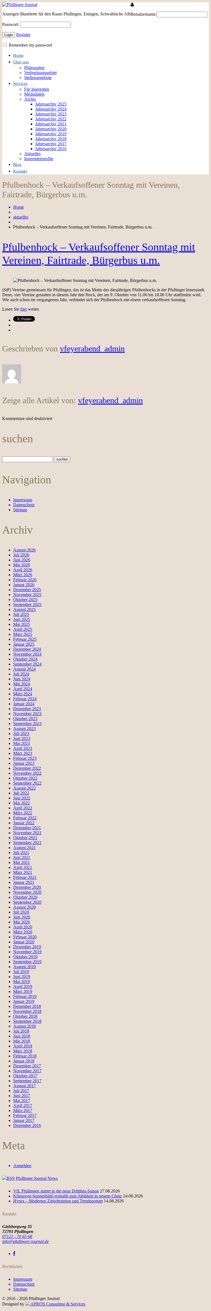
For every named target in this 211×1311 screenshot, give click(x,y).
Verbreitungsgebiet (40, 72)
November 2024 (27, 654)
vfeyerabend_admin (92, 348)
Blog (17, 164)
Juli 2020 (21, 912)
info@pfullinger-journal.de (25, 1241)
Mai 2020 (21, 922)
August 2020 (24, 907)
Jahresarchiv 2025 (50, 104)
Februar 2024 (25, 698)
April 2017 (22, 1105)
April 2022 (22, 808)
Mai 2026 (21, 564)
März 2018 (22, 1051)
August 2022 (24, 788)
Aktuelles (32, 153)
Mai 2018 (21, 1041)
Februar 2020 (25, 937)
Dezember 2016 (27, 1125)
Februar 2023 (25, 758)
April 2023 (22, 748)
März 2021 (22, 872)
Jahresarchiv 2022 (50, 119)
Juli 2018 (21, 1031)
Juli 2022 (21, 793)
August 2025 (24, 609)
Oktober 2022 (25, 778)
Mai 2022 (21, 803)
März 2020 (22, 932)
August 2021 (24, 847)
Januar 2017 (23, 1120)
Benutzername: (144, 14)
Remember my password (30, 45)
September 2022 (27, 783)
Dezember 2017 (27, 1066)
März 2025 (22, 634)
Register (23, 34)
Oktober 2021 (25, 837)
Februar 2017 (25, 1115)
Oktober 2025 (25, 599)
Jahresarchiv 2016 (50, 148)
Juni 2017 (21, 1095)
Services (20, 83)
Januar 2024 (23, 703)
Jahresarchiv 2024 (50, 109)
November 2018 (27, 1011)
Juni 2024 (21, 679)
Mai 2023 (21, 743)
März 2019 (22, 991)
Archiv (30, 99)
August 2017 (24, 1085)
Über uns (21, 62)
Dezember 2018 (27, 1006)
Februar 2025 (25, 639)
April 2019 (22, 986)
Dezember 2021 (27, 827)
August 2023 (24, 728)
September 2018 (27, 1021)
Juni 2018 (21, 1036)
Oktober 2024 (25, 659)
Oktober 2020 (25, 897)
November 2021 (27, 832)
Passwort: (10, 24)
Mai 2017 (21, 1100)
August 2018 (24, 1026)
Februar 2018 (25, 1056)
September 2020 (27, 902)
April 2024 (22, 689)
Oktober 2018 (25, 1016)
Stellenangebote (38, 77)
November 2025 (27, 594)
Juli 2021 (21, 852)
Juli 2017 (21, 1090)
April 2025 (22, 629)
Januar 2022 (23, 822)
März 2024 (22, 693)
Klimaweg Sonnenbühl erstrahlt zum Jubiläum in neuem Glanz (67, 1196)
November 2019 (27, 951)
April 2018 (22, 1046)
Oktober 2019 (25, 956)
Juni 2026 (21, 560)
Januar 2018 (23, 1061)
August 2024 (24, 669)
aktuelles (20, 217)
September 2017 (27, 1080)
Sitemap (20, 509)
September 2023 (27, 723)
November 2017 (27, 1070)
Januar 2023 (23, 763)
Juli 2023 (21, 733)
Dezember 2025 (27, 589)
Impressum (22, 499)
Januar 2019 (23, 1001)
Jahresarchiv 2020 (50, 128)
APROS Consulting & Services (57, 1304)
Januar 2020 (23, 941)
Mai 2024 (21, 684)
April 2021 (22, 867)
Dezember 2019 (27, 946)
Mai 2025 (21, 624)
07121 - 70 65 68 (17, 1236)
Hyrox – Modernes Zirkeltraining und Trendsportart (58, 1201)
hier (23, 309)
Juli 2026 (21, 555)
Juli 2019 (21, 971)
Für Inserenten (36, 89)
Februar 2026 (25, 579)
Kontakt (20, 171)
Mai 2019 (21, 981)
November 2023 (27, 713)
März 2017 (22, 1110)
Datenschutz (24, 504)
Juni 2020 (21, 917)
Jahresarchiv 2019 (50, 133)
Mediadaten (34, 94)
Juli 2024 (21, 674)
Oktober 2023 (25, 718)
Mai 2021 (21, 862)
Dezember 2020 (27, 887)
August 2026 (24, 550)
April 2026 (22, 569)
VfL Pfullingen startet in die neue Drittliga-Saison (56, 1191)
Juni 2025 (21, 619)
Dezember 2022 (27, 768)
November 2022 (27, 773)
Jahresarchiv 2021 (50, 124)
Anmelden (22, 1165)
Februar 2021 (25, 877)
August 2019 (24, 966)
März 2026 (22, 574)
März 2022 (22, 813)
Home (18, 55)
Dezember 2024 (27, 649)
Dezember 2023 (27, 708)
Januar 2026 (23, 584)
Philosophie (34, 67)
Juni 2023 (21, 738)
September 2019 (27, 961)
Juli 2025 (21, 614)
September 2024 (27, 664)
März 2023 (22, 753)
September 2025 (27, 604)
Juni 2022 (21, 798)
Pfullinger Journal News (37, 1178)
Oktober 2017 (25, 1075)
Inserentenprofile (38, 158)
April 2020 (22, 927)
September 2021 (27, 842)
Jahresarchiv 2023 (50, 114)
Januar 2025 (23, 644)
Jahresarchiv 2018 (50, 138)
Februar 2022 (25, 817)
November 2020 (27, 892)
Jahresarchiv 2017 (50, 143)
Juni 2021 (21, 857)
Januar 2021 (23, 882)
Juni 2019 (21, 976)
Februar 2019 (25, 996)
